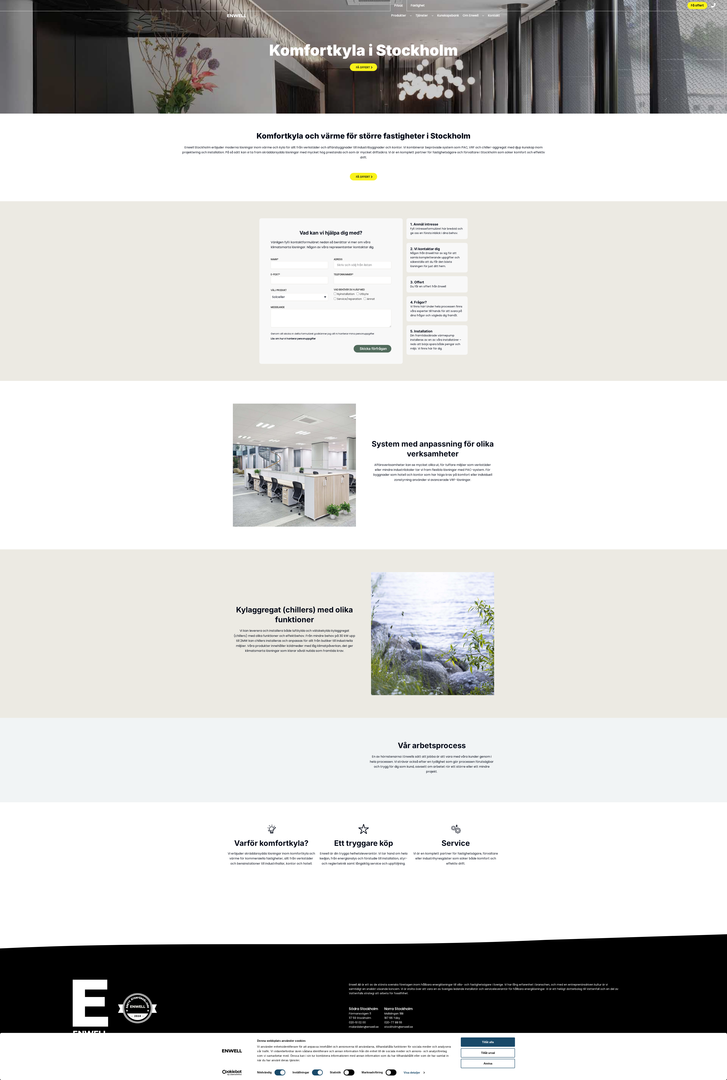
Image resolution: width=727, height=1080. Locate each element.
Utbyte (364, 294)
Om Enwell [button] (470, 15)
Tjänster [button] (422, 15)
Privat (398, 5)
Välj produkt (279, 290)
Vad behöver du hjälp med (349, 289)
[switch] (317, 1072)
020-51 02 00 (357, 1022)
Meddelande (278, 307)
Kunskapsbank (448, 15)
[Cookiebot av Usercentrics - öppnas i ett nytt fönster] (232, 1072)
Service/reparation (349, 299)
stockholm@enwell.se (398, 1027)
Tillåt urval (488, 1052)
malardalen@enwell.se (364, 1027)
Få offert (697, 5)
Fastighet (418, 5)
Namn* (274, 259)
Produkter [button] (398, 15)
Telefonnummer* (343, 274)
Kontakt (494, 15)
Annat (371, 299)
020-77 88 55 (393, 1022)
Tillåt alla (488, 1042)
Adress (338, 259)
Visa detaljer (412, 1072)
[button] (409, 15)
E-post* (275, 274)
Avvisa (488, 1063)
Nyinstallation (346, 294)
